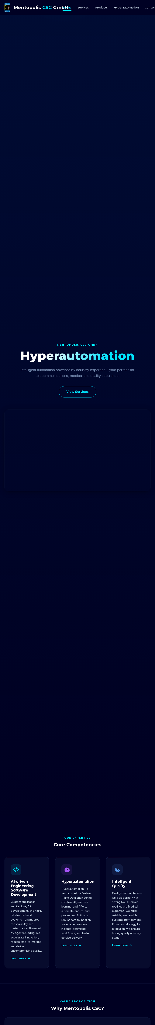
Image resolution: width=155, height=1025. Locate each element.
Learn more (19, 958)
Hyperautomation (126, 7)
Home (67, 7)
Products (101, 7)
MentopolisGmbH (38, 7)
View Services (77, 392)
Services (83, 7)
